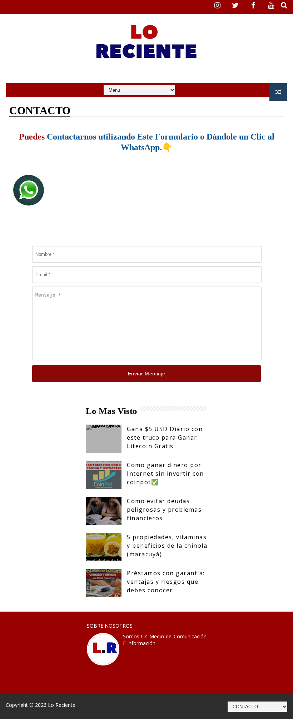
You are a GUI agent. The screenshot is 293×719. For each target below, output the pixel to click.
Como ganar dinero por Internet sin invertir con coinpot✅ (165, 473)
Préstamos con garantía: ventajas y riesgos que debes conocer (166, 581)
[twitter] (235, 5)
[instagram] (218, 5)
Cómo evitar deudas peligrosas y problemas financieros (164, 509)
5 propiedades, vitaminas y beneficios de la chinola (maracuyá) (167, 545)
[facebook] (253, 5)
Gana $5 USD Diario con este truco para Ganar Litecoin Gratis (165, 437)
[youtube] (271, 5)
